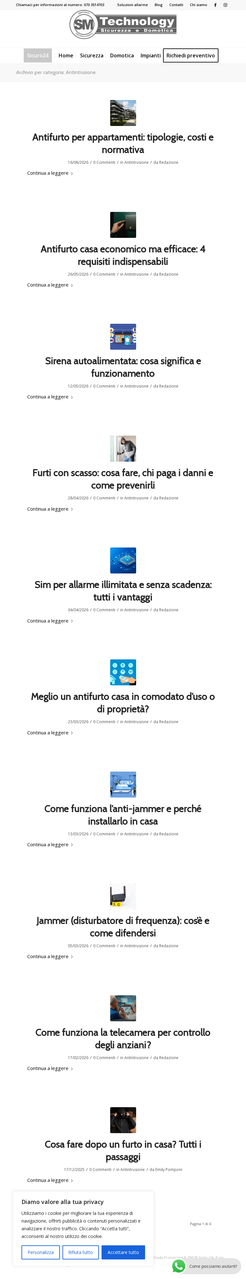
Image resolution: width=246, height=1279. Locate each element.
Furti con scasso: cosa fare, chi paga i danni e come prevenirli (123, 479)
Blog (159, 4)
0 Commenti (104, 162)
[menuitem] (133, 4)
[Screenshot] (123, 896)
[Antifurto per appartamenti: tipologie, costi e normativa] (123, 113)
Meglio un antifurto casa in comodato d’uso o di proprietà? (123, 702)
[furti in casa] (123, 449)
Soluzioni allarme (132, 4)
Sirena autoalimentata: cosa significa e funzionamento (123, 367)
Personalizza (41, 1252)
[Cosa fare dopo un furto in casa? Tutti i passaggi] (123, 1120)
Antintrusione (136, 162)
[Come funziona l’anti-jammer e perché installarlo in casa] (123, 785)
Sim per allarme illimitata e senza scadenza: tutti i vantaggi (123, 591)
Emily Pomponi (168, 1169)
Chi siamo (198, 4)
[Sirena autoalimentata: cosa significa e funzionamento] (123, 337)
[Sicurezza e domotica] (123, 28)
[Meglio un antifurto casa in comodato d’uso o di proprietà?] (123, 672)
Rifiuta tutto (80, 1252)
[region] (83, 1228)
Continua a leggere (48, 173)
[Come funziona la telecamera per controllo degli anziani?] (123, 1008)
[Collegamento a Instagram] (225, 5)
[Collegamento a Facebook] (215, 5)
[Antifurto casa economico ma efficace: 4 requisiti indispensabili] (123, 225)
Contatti (176, 4)
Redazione (168, 162)
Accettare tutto (123, 1252)
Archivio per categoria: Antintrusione (56, 72)
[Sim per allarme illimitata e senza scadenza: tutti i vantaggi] (123, 560)
